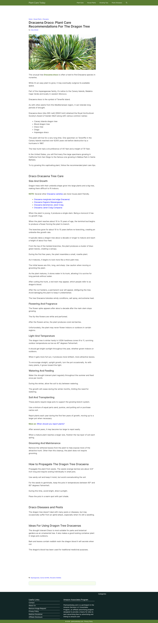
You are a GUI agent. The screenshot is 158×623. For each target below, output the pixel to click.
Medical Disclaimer (36, 614)
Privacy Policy (34, 611)
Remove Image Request (37, 608)
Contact (31, 603)
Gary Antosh (34, 30)
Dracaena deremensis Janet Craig (48, 205)
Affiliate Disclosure (35, 617)
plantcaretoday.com (77, 621)
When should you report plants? (51, 424)
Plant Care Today (37, 2)
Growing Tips (103, 3)
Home (30, 19)
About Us (32, 605)
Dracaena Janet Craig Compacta (48, 208)
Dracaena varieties (55, 194)
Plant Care (80, 3)
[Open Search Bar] (126, 2)
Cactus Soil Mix (44, 577)
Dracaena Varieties (55, 577)
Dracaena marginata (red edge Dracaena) (52, 199)
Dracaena (46, 19)
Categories (102, 594)
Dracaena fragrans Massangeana (48, 202)
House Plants (91, 3)
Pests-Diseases (117, 3)
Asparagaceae (35, 577)
